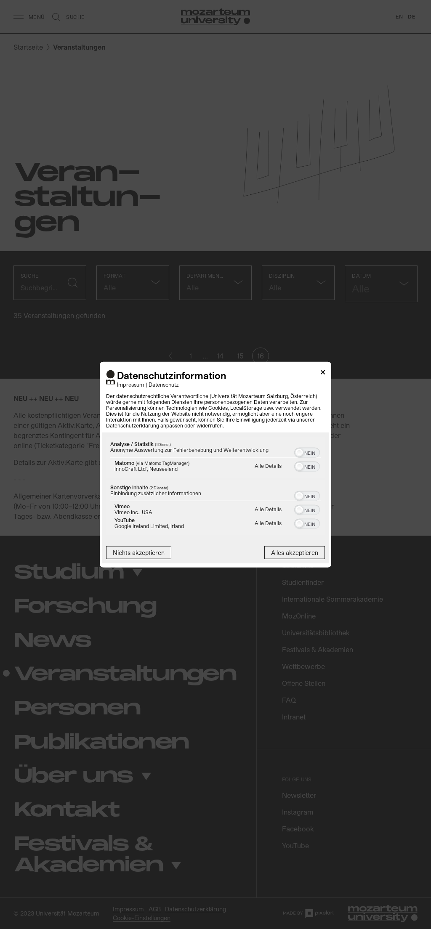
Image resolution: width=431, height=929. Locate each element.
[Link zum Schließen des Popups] (323, 373)
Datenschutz (164, 384)
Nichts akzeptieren (139, 552)
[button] (299, 452)
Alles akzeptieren (294, 552)
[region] (215, 486)
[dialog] (215, 465)
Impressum (130, 384)
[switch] (307, 451)
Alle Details (268, 465)
